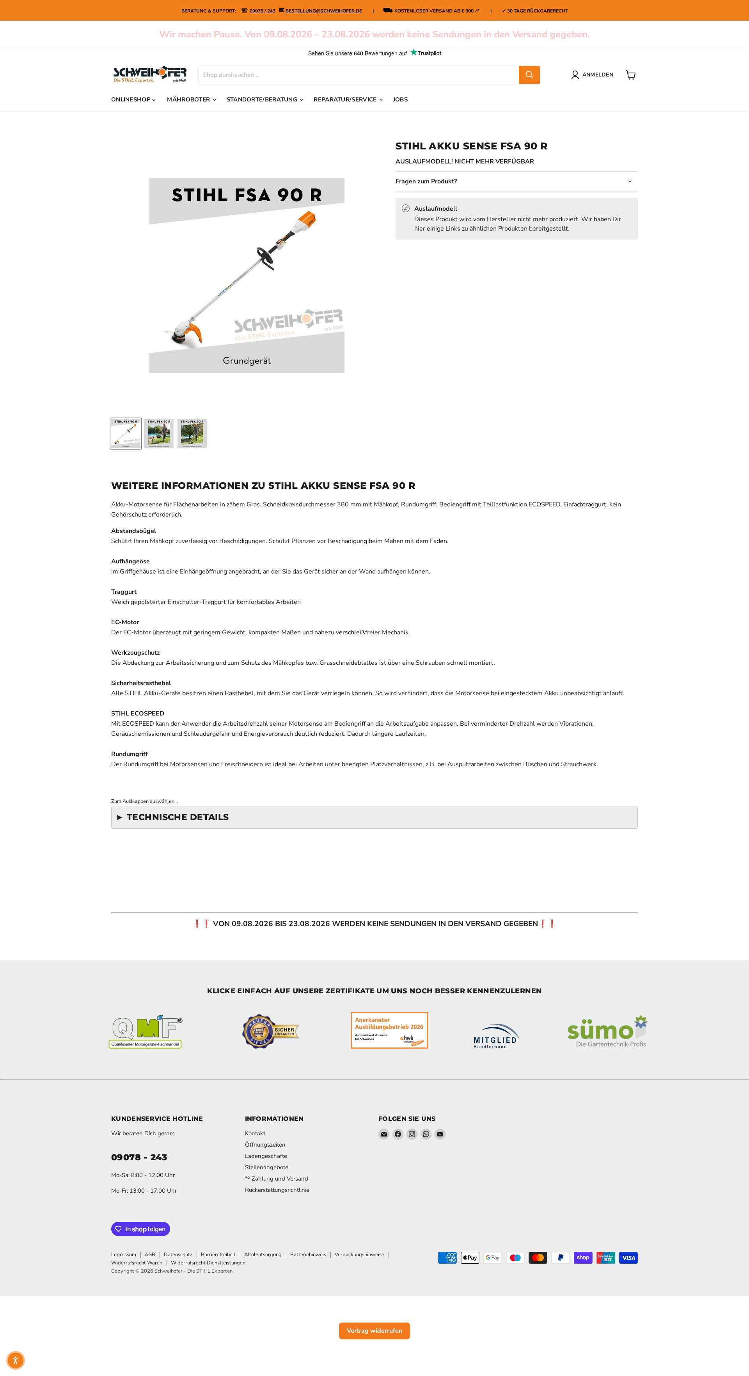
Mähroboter (189, 99)
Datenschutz (178, 1254)
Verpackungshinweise (359, 1254)
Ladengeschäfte (266, 1156)
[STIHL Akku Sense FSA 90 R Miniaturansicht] (125, 433)
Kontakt (255, 1133)
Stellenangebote (266, 1167)
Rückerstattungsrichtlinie (277, 1190)
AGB (150, 1254)
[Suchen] (529, 75)
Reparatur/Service (346, 99)
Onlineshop (131, 99)
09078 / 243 (262, 11)
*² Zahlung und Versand (276, 1178)
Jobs (400, 99)
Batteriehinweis (308, 1254)
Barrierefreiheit (218, 1254)
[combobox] (359, 75)
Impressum (123, 1254)
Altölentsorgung (263, 1254)
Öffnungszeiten (265, 1145)
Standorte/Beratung (263, 99)
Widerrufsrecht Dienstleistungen (208, 1262)
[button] (15, 1360)
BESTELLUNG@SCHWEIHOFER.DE (324, 11)
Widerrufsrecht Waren (136, 1262)
